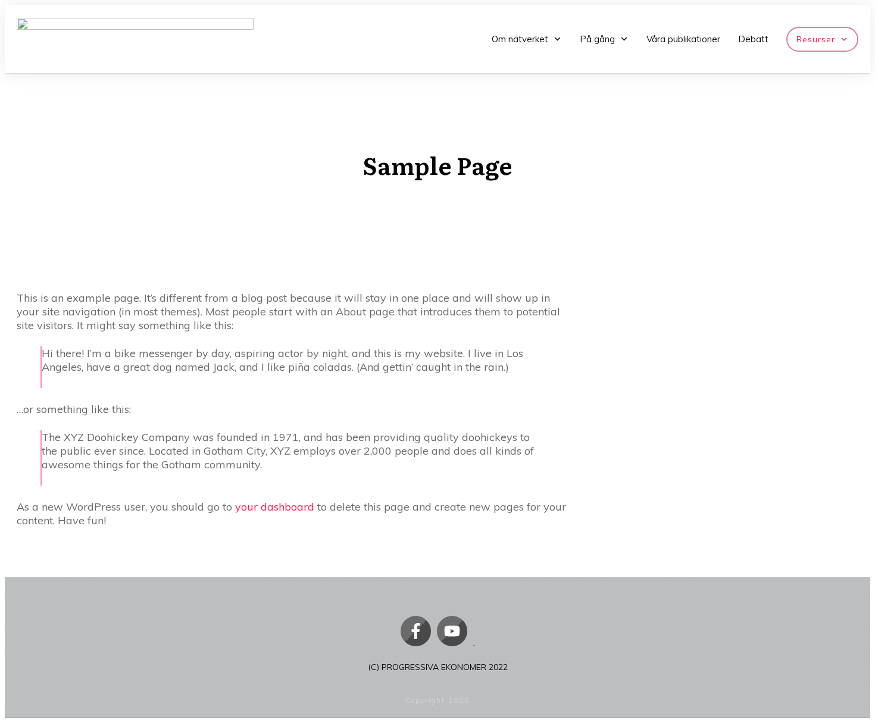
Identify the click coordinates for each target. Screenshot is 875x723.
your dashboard (274, 507)
